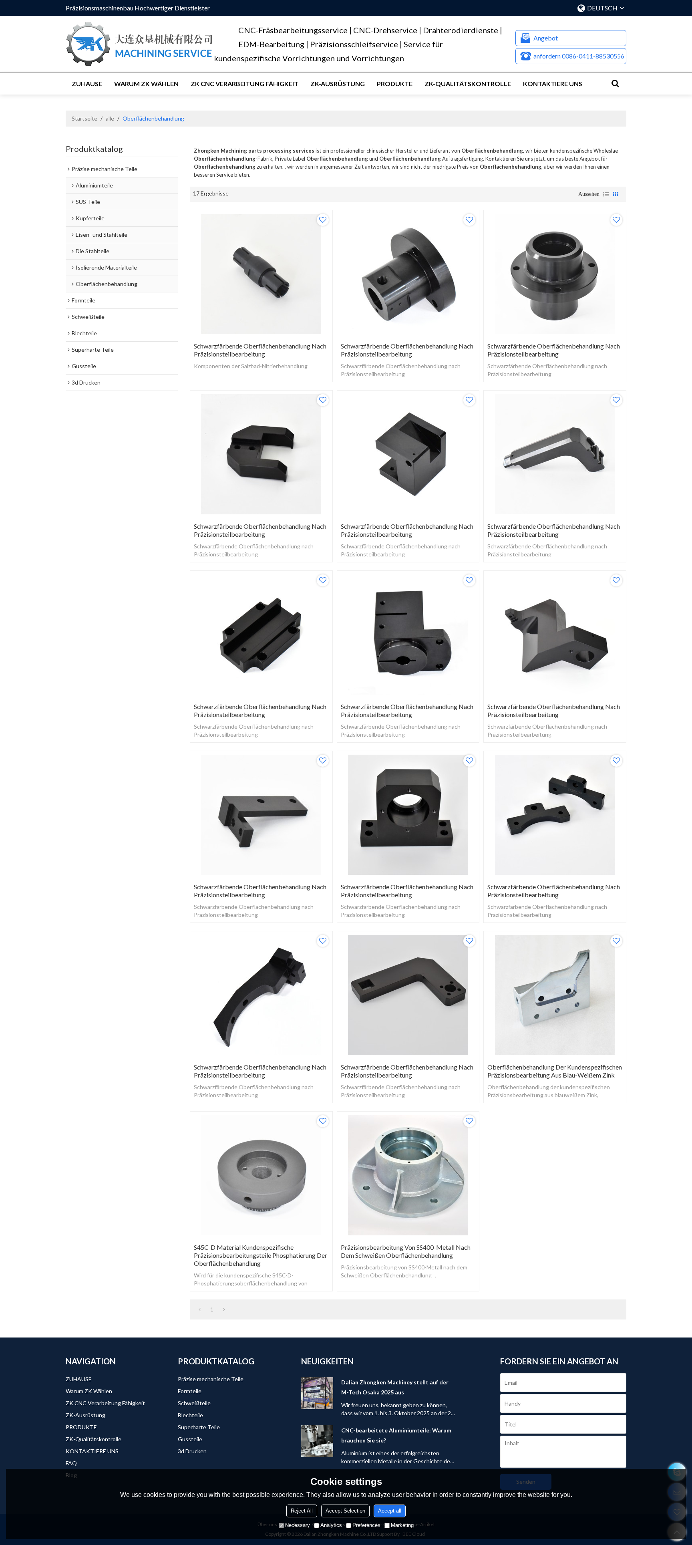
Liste (606, 194)
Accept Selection (345, 1511)
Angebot (545, 38)
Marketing (402, 1525)
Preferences (366, 1525)
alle (110, 118)
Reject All (302, 1511)
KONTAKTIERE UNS (552, 83)
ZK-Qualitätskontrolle (467, 83)
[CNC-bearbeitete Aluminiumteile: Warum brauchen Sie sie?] (317, 1441)
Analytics (331, 1525)
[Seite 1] (200, 1309)
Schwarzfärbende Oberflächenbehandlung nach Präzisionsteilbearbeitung (260, 350)
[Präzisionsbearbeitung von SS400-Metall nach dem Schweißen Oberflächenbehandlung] (408, 1175)
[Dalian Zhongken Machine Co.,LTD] (140, 44)
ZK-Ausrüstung (337, 83)
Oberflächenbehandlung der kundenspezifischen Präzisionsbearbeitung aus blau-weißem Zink (554, 1071)
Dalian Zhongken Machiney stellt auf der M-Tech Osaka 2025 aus (395, 1387)
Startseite (84, 118)
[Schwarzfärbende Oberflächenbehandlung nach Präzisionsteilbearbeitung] (261, 274)
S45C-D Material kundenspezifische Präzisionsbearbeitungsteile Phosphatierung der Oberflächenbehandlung (260, 1255)
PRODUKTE (394, 83)
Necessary (297, 1525)
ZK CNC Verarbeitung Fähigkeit (244, 83)
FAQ (71, 1463)
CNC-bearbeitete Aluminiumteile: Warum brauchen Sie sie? (396, 1435)
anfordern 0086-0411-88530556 (578, 56)
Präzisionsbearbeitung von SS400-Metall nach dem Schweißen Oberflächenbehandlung (406, 1251)
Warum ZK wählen (146, 83)
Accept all (389, 1511)
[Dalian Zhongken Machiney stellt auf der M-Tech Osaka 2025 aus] (317, 1393)
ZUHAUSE (87, 83)
